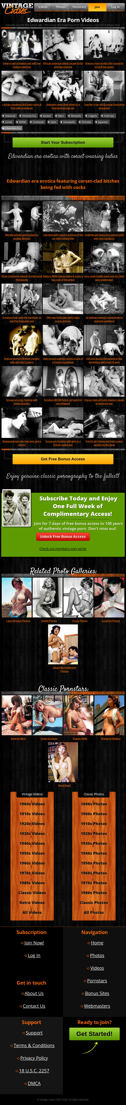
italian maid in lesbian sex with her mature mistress (22, 65)
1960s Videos (32, 863)
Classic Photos (94, 902)
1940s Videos (32, 843)
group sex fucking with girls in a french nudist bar (63, 443)
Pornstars (79, 7)
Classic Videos (32, 892)
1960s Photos (94, 872)
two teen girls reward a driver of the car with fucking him (63, 236)
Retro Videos (32, 902)
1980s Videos (32, 882)
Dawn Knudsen (49, 738)
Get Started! (94, 1033)
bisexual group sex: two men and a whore (21, 443)
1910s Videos (32, 813)
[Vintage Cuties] (17, 13)
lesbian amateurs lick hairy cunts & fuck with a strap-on (21, 106)
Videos (43, 7)
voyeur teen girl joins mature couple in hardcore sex (104, 401)
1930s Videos (32, 833)
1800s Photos (94, 803)
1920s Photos (94, 833)
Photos (61, 7)
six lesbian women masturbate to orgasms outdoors (104, 319)
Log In (115, 7)
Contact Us (34, 1006)
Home (97, 943)
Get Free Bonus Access (63, 459)
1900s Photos (94, 813)
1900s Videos (32, 803)
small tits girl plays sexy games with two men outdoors (104, 236)
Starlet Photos (49, 621)
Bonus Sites (97, 993)
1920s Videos (32, 823)
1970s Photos (94, 882)
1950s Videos (32, 853)
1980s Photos (94, 892)
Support (34, 1033)
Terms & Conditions (34, 1045)
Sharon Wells (80, 738)
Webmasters (97, 1006)
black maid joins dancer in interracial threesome (22, 277)
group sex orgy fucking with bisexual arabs (21, 401)
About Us (34, 993)
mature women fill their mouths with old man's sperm (21, 360)
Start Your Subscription (63, 142)
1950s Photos (94, 863)
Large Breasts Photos (18, 621)
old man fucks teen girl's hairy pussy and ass (63, 319)
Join (97, 7)
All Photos (94, 912)
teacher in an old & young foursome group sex (104, 106)
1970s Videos (32, 872)
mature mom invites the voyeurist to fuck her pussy (104, 65)
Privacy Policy (34, 1058)
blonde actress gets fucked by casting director (21, 236)
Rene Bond (64, 785)
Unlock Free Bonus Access (63, 537)
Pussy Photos (79, 621)
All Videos (32, 912)
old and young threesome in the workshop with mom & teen (104, 360)
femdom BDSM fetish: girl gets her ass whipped (63, 401)
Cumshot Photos (111, 621)
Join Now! (34, 943)
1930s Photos (94, 843)
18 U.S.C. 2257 (34, 1071)
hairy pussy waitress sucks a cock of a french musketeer (63, 360)
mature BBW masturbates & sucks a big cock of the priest (63, 277)
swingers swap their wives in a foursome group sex (63, 106)
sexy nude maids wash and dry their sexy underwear (104, 277)
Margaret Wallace (110, 738)
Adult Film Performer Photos (64, 669)
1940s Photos (94, 853)
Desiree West (18, 738)
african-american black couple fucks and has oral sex (63, 65)
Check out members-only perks (62, 548)
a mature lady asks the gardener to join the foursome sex (21, 319)
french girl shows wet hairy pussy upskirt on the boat (104, 443)
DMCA (34, 1083)
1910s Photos (94, 823)
